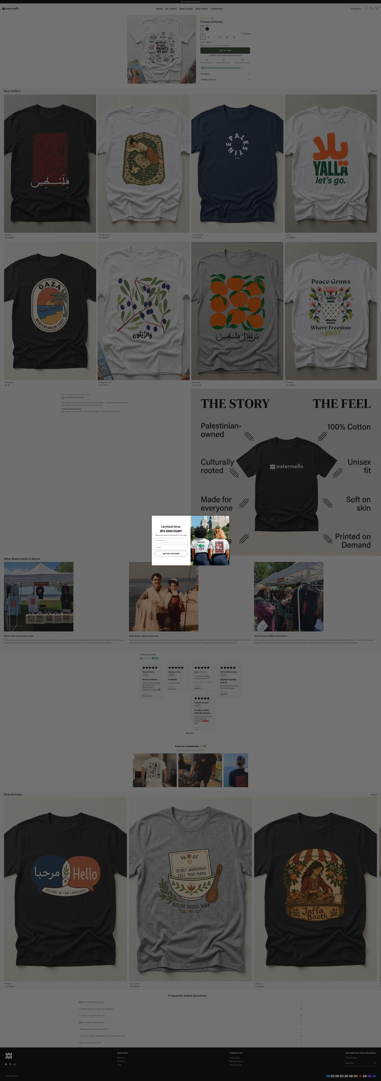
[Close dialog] (227, 517)
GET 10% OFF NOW (171, 553)
